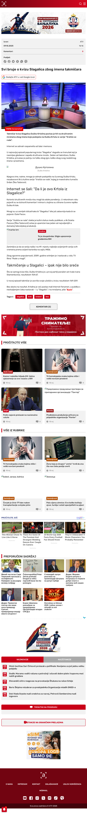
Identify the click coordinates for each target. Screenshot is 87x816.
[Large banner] (43, 23)
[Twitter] (43, 798)
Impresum (22, 784)
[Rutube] (49, 798)
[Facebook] (31, 798)
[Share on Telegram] (13, 61)
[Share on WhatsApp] (21, 61)
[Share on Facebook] (9, 61)
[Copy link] (5, 61)
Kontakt (36, 784)
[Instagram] (37, 798)
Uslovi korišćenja (72, 784)
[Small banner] (43, 638)
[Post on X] (17, 61)
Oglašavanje (51, 784)
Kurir (69, 289)
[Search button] (80, 3)
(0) (43, 306)
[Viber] (62, 798)
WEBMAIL (43, 790)
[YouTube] (25, 798)
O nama (9, 784)
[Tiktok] (56, 798)
